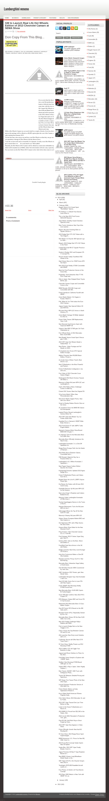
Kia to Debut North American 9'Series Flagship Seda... (70, 694)
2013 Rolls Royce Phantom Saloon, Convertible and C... (70, 453)
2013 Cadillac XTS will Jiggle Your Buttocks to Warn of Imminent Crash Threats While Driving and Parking (74, 177)
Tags (67, 37)
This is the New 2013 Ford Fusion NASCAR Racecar (69, 217)
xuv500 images (69, 100)
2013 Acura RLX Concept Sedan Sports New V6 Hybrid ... (71, 743)
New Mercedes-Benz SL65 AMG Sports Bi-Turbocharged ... (71, 591)
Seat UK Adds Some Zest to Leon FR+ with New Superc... (71, 582)
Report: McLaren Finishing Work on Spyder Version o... (69, 230)
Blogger (38, 794)
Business (15, 18)
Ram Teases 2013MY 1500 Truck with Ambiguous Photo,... (70, 671)
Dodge (90, 57)
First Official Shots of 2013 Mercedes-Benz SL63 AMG (70, 333)
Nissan (90, 102)
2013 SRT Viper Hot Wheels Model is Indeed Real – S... (70, 342)
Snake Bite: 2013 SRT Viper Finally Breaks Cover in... (70, 748)
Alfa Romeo (91, 29)
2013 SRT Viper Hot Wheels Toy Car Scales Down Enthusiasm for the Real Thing (74, 143)
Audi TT (66, 88)
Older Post (51, 210)
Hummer (90, 71)
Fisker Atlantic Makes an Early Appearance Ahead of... (68, 689)
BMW (90, 43)
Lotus (90, 85)
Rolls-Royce (92, 113)
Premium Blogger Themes (97, 794)
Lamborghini (92, 81)
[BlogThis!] (8, 206)
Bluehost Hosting (99, 795)
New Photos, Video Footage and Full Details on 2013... (70, 347)
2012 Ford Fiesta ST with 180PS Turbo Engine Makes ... (71, 426)
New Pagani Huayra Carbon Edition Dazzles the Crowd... (69, 467)
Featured (52, 18)
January (62, 780)
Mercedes (91, 99)
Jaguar (90, 78)
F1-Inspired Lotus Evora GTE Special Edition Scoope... (70, 351)
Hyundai (90, 74)
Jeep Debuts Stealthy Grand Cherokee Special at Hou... (70, 221)
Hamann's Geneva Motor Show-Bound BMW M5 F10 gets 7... (70, 431)
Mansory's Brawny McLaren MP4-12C (70, 515)
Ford (89, 67)
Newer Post (8, 210)
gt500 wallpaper (69, 47)
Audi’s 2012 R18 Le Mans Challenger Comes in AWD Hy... (70, 387)
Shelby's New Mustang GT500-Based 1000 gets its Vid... (70, 663)
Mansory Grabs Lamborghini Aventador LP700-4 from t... (71, 498)
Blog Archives (76, 37)
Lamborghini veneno (16, 8)
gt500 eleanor (68, 130)
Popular (59, 37)
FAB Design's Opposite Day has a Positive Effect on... (69, 458)
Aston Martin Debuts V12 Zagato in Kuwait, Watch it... (69, 297)
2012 (59, 784)
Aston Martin (92, 32)
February (62, 205)
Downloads (26, 18)
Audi (89, 36)
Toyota (90, 120)
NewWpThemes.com (70, 794)
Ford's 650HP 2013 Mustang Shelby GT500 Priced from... (70, 586)
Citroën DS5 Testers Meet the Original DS (72, 391)
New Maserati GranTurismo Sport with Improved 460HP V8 (70, 324)
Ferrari (90, 64)
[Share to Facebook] (12, 206)
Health (62, 18)
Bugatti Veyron (92, 50)
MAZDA (90, 95)
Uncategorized (73, 18)
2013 (59, 197)
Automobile (91, 39)
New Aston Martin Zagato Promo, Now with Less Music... (70, 399)
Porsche (90, 106)
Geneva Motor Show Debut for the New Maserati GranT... (71, 528)
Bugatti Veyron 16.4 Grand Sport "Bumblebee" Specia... (69, 208)
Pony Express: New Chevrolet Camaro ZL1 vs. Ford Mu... (70, 532)
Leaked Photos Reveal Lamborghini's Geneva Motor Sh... (70, 413)
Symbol (90, 116)
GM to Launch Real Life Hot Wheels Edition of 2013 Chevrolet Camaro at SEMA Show (27, 25)
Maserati (91, 92)
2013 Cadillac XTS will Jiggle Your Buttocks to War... (69, 649)
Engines (90, 60)
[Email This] (6, 206)
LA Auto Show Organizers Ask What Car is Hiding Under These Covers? (74, 114)
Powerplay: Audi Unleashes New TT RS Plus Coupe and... (71, 275)
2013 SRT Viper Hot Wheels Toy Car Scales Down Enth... (70, 417)
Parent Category (40, 18)
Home (7, 18)
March (61, 202)
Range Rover (92, 109)
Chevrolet (91, 53)
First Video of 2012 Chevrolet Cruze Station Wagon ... (70, 374)
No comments (21, 31)
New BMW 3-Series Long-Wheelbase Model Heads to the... (70, 757)
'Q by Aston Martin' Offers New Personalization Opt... (68, 395)
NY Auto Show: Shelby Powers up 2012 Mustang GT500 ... (71, 645)
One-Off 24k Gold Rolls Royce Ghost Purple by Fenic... (70, 721)
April (60, 199)
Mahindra (91, 88)
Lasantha (87, 794)
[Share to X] (10, 206)
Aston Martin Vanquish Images (74, 58)
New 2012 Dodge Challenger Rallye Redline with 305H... (69, 622)
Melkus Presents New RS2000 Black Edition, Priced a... (70, 356)
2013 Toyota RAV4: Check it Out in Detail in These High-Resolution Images (74, 72)
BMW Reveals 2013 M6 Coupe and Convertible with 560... (69, 289)
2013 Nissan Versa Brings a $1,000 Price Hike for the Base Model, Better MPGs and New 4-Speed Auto (74, 160)
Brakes (90, 46)
